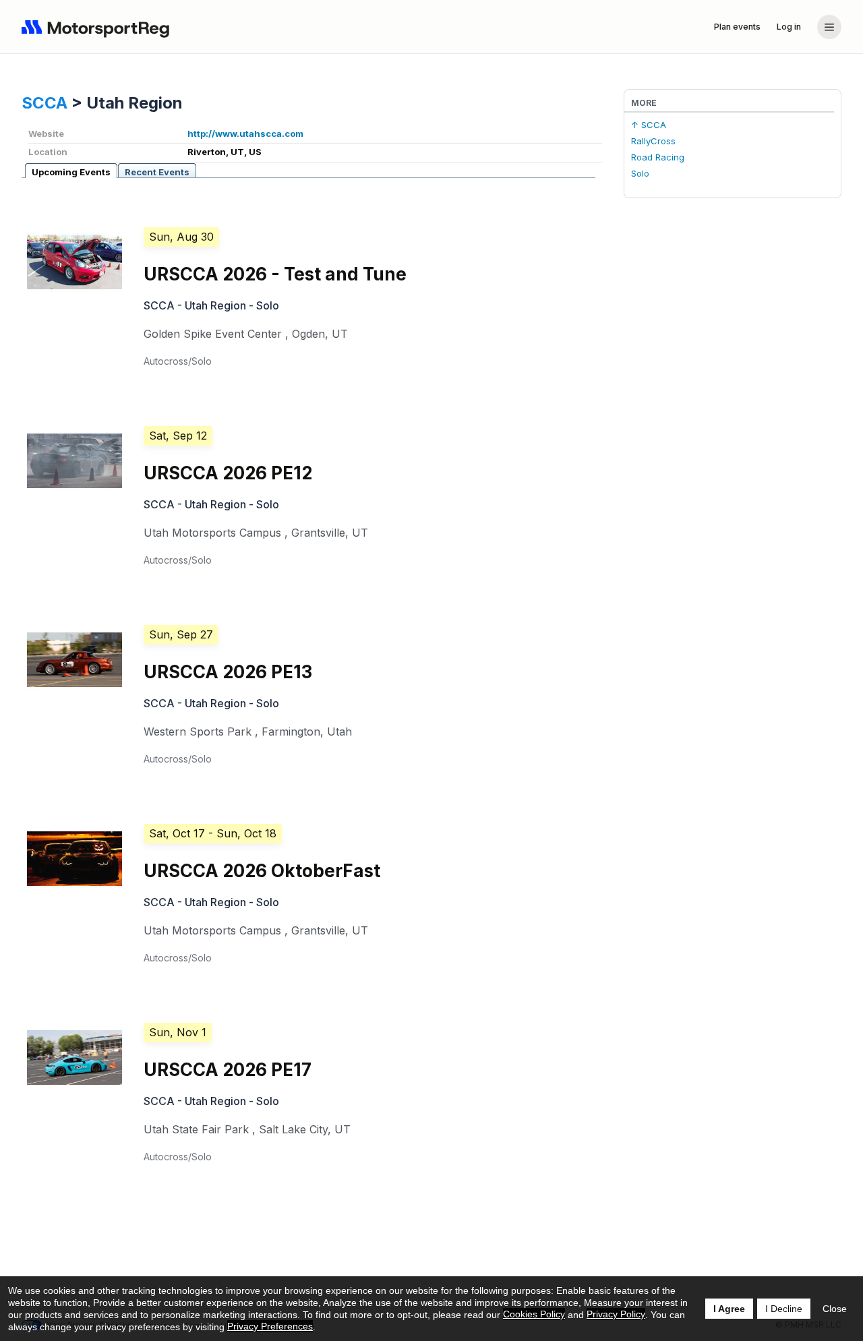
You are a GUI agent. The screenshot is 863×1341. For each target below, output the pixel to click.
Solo (640, 173)
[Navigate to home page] (98, 26)
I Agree (729, 1308)
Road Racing (657, 157)
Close (835, 1308)
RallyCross (653, 141)
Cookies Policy (534, 1314)
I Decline (783, 1308)
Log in (789, 27)
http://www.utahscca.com (245, 133)
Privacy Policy (616, 1314)
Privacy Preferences (270, 1326)
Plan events (737, 27)
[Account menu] (829, 27)
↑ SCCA (648, 124)
